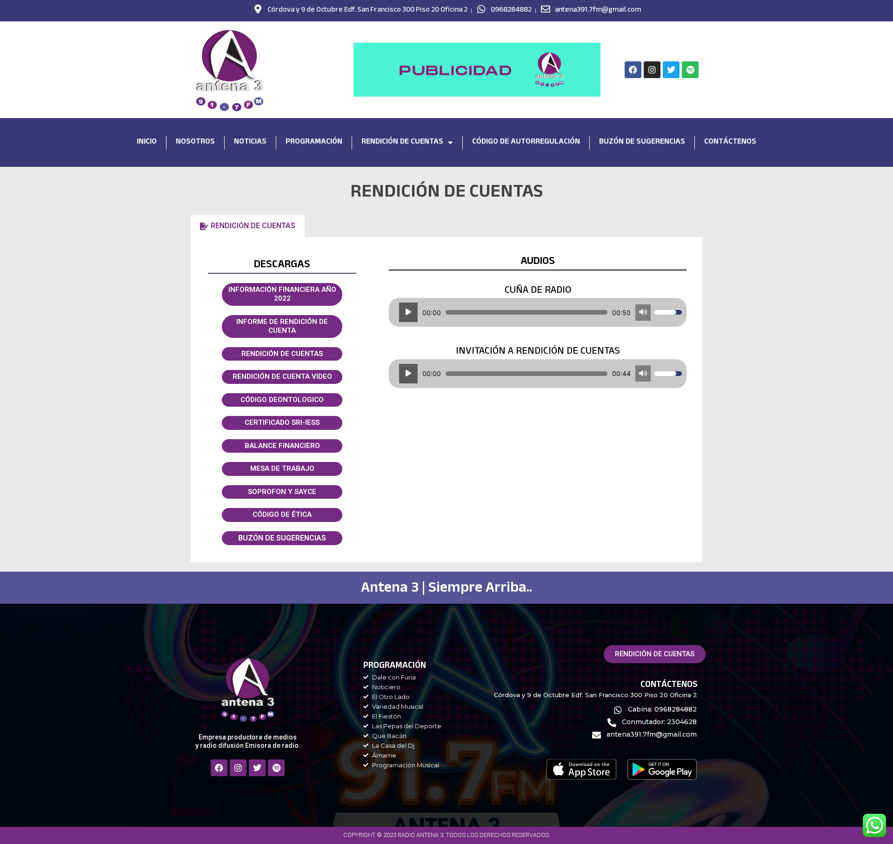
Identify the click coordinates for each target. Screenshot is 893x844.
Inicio (147, 142)
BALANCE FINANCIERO (282, 446)
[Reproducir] (408, 312)
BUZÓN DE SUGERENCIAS (282, 538)
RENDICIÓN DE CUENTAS (282, 353)
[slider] (526, 312)
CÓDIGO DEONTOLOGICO (282, 400)
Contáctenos (730, 142)
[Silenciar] (643, 312)
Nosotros (195, 142)
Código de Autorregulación (526, 142)
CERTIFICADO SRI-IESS (282, 422)
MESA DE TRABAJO (282, 468)
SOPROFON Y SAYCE (282, 492)
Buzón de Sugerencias (642, 142)
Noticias (250, 142)
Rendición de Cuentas (402, 142)
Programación (314, 142)
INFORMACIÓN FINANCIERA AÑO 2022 (282, 294)
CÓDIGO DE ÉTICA (282, 514)
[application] (537, 312)
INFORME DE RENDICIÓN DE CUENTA (282, 326)
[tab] (248, 226)
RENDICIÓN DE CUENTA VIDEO (282, 376)
